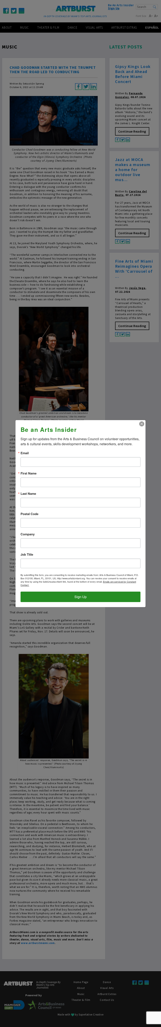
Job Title (27, 554)
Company (28, 534)
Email (25, 453)
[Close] (141, 423)
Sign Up (80, 596)
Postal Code (29, 513)
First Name (28, 473)
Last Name (28, 493)
